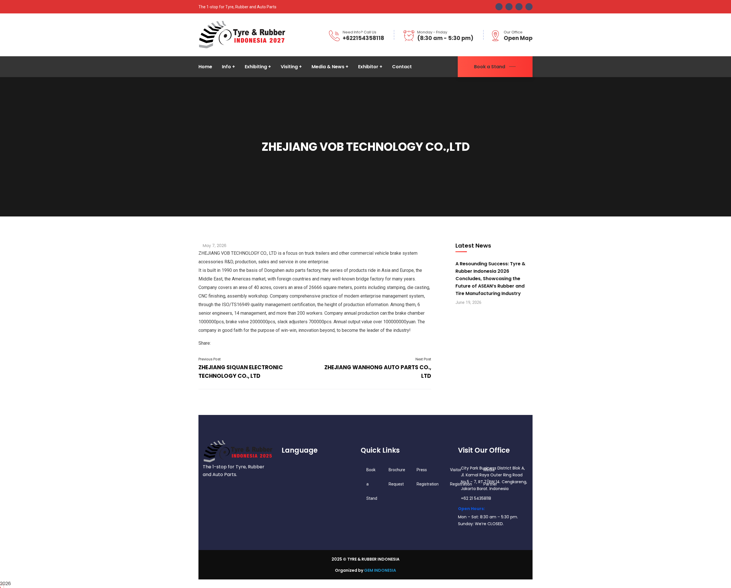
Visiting (289, 66)
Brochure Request (397, 476)
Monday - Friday (432, 32)
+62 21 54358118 (476, 498)
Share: (204, 343)
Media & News (328, 66)
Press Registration (428, 476)
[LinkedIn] (222, 343)
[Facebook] (213, 343)
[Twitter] (218, 343)
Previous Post (209, 359)
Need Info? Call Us (359, 32)
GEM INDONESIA (380, 570)
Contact (402, 66)
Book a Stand (489, 66)
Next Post (423, 359)
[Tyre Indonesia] (242, 34)
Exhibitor (368, 66)
